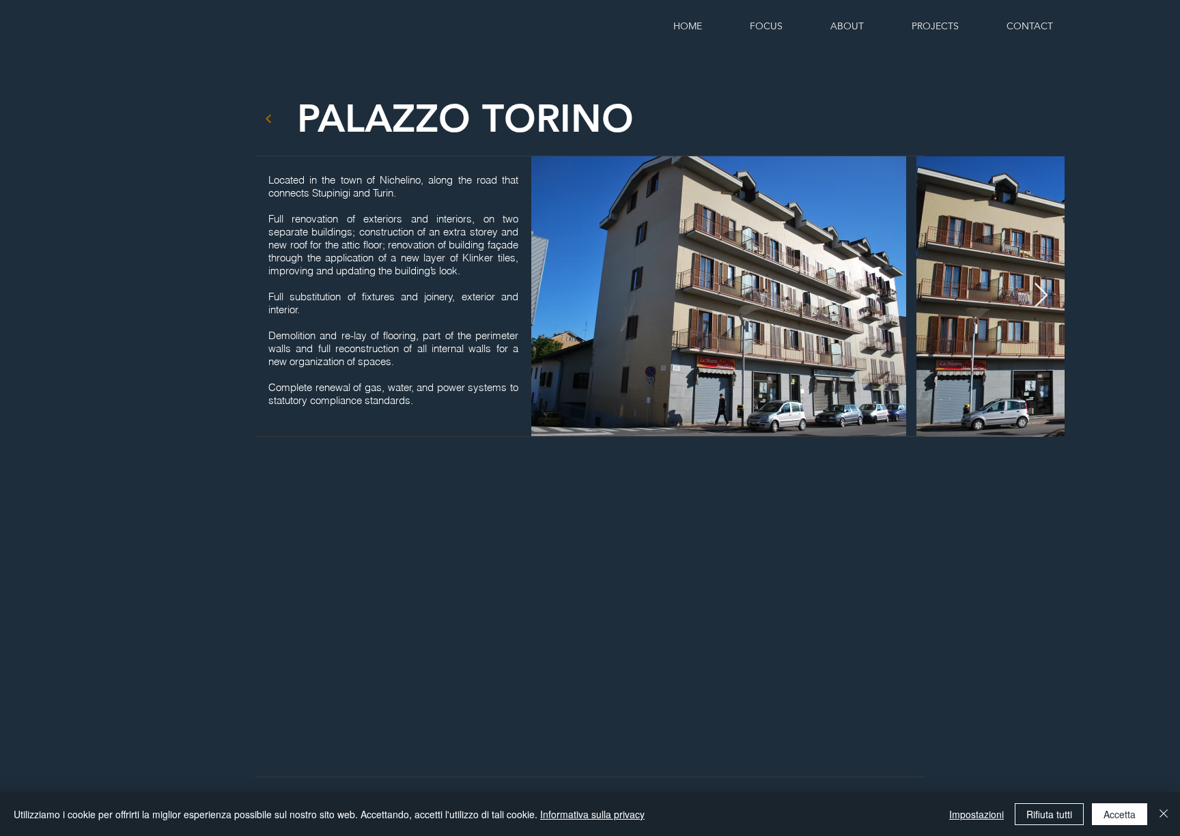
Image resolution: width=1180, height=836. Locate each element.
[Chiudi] (1163, 814)
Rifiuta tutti (1049, 814)
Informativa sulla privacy (592, 814)
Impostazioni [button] (976, 814)
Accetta (1120, 814)
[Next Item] (1041, 296)
